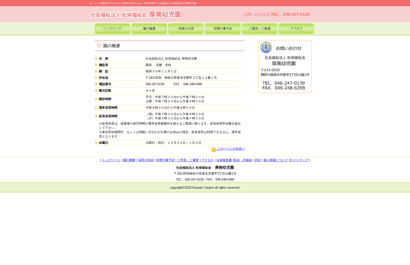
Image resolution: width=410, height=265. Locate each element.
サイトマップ (299, 160)
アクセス (207, 160)
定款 (258, 160)
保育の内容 (146, 160)
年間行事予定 (165, 160)
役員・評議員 (242, 160)
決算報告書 (224, 160)
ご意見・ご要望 (188, 160)
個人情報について (275, 160)
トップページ (111, 160)
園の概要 (129, 160)
